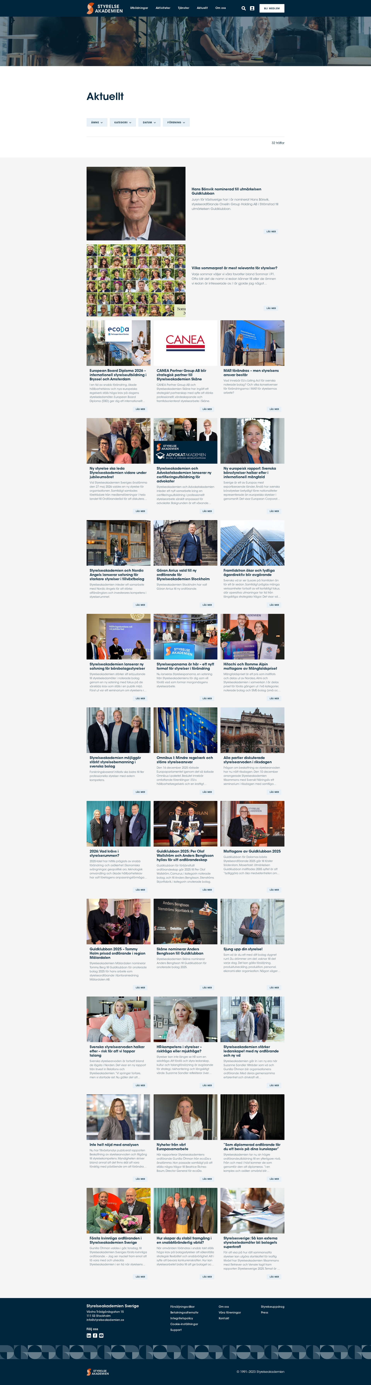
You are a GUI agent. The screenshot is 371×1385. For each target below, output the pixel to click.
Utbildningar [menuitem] (139, 8)
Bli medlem (272, 9)
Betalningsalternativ (184, 1313)
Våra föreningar (230, 1313)
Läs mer (271, 232)
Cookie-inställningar (184, 1324)
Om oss (224, 1307)
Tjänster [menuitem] (183, 8)
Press (264, 1313)
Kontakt (224, 1318)
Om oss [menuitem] (220, 8)
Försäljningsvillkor (182, 1307)
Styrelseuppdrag (272, 1307)
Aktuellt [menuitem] (202, 8)
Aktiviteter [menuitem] (163, 8)
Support (176, 1330)
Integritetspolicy (181, 1318)
